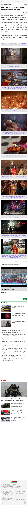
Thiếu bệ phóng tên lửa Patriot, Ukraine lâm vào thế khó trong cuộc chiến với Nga (18, 405)
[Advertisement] (14, 371)
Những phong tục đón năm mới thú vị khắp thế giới (13, 351)
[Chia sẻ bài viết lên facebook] (23, 12)
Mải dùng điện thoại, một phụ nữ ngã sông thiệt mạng (14, 345)
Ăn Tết (19, 264)
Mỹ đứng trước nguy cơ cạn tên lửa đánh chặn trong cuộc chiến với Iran (18, 419)
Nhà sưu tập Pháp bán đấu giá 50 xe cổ (11, 330)
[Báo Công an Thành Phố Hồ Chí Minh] (15, 1)
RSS (26, 4)
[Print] (26, 12)
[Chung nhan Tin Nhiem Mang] (7, 503)
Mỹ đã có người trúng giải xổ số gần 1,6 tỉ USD (12, 338)
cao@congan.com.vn (8, 498)
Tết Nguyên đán (9, 264)
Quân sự (3, 380)
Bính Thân (15, 264)
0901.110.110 (13, 501)
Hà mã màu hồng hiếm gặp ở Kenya (10, 332)
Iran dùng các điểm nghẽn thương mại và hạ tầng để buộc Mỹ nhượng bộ (18, 412)
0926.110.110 (7, 501)
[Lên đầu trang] (25, 502)
